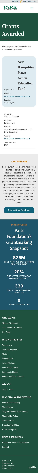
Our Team (6, 332)
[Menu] (32, 8)
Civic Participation (9, 350)
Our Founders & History (12, 328)
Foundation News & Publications (15, 442)
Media (4, 354)
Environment (7, 359)
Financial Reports (9, 429)
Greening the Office (10, 425)
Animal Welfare (8, 363)
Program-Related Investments (14, 412)
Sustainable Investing (11, 403)
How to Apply (8, 390)
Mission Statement (10, 323)
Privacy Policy (7, 468)
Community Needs (10, 372)
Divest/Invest (7, 407)
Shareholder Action (10, 416)
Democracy (7, 345)
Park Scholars (8, 421)
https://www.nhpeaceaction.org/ (17, 96)
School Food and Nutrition (13, 377)
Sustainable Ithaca (10, 368)
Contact (5, 447)
